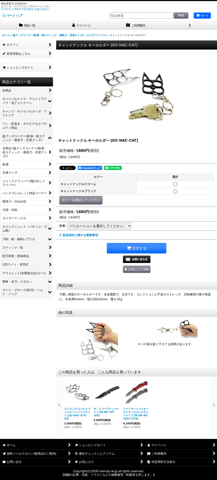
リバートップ (12, 15)
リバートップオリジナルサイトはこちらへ (25, 9)
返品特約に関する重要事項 (80, 235)
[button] (190, 25)
